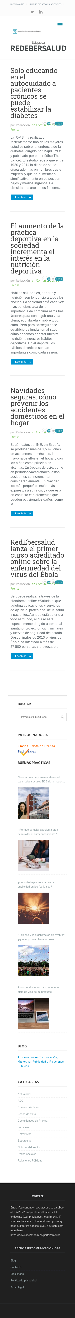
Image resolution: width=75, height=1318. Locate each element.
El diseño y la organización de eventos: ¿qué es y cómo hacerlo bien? (41, 937)
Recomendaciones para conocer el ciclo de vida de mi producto (38, 989)
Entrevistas (24, 1134)
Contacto (15, 1267)
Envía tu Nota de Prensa (36, 746)
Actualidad (24, 1094)
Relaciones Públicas (30, 1160)
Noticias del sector (29, 1147)
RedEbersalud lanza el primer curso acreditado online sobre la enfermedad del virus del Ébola (37, 558)
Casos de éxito (27, 1114)
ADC (20, 1100)
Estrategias (24, 1140)
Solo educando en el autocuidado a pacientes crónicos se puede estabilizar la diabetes (34, 93)
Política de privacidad (23, 1280)
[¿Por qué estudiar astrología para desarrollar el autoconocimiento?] (34, 855)
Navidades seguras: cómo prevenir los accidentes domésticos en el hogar (37, 406)
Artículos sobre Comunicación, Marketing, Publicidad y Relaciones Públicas (41, 1062)
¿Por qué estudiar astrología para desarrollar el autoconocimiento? (38, 832)
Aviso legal (17, 1287)
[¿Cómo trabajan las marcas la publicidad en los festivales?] (34, 908)
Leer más (20, 197)
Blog (13, 1260)
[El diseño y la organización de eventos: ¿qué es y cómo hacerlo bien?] (34, 961)
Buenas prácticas (28, 1107)
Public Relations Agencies (45, 4)
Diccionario (17, 4)
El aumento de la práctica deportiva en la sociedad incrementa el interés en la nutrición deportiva (37, 248)
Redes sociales (27, 1153)
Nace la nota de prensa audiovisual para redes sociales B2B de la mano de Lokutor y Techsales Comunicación (41, 780)
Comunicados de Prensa (32, 1120)
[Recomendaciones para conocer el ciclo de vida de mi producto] (34, 1013)
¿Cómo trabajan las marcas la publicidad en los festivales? (36, 884)
